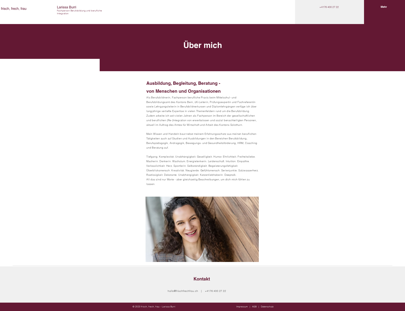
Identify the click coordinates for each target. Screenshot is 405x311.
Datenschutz (267, 306)
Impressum (242, 306)
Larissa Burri (66, 7)
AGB (254, 306)
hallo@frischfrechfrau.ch (183, 290)
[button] (384, 7)
